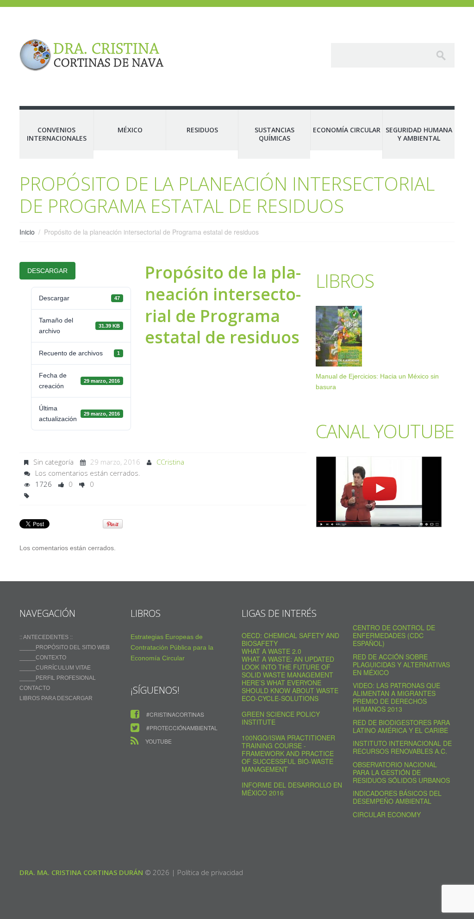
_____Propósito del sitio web (64, 647)
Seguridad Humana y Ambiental (419, 134)
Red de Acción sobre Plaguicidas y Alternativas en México (401, 664)
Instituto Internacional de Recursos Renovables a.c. (402, 747)
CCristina (170, 461)
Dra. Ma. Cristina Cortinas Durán (81, 872)
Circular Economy (387, 814)
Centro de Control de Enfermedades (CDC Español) (394, 635)
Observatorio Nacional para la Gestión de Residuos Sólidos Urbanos (401, 772)
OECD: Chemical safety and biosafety (290, 639)
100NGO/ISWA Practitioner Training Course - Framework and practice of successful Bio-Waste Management (288, 753)
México (130, 129)
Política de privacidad (210, 872)
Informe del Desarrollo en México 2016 (292, 788)
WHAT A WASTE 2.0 (271, 651)
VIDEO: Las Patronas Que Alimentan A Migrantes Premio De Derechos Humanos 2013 (396, 697)
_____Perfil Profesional (57, 678)
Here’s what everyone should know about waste (290, 686)
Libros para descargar (56, 698)
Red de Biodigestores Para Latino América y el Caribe (401, 726)
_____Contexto (42, 657)
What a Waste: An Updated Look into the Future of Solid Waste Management (288, 666)
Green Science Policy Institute (281, 718)
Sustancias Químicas (274, 134)
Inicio (27, 231)
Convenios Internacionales (57, 134)
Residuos (202, 129)
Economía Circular (346, 129)
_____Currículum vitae (55, 667)
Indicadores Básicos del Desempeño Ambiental (397, 797)
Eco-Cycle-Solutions (280, 698)
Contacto (34, 688)
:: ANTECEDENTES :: (46, 637)
